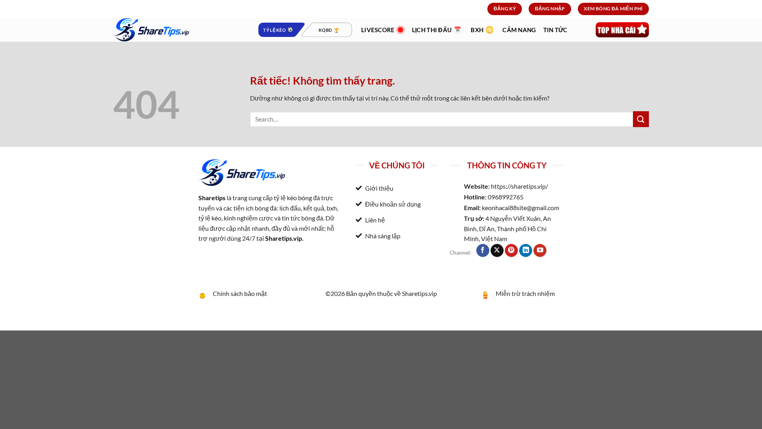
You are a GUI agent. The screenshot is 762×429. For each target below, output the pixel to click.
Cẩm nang (519, 30)
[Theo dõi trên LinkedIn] (525, 250)
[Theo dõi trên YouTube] (539, 250)
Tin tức (555, 30)
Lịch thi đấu (432, 29)
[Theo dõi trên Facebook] (482, 250)
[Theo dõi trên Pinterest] (511, 250)
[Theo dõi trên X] (497, 250)
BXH (477, 29)
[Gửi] (641, 119)
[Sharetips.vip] (178, 30)
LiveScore (378, 30)
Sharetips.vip (283, 238)
